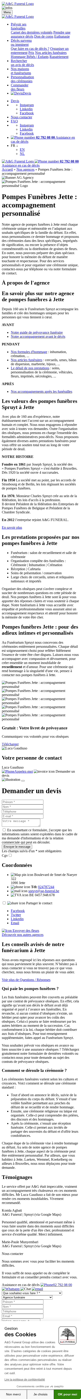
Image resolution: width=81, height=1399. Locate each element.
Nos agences (25, 169)
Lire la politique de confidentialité (24, 1379)
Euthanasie (62, 36)
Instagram (27, 105)
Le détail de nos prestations (30, 368)
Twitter (16, 915)
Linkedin (26, 109)
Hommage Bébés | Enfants (30, 57)
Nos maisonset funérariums (21, 71)
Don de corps (43, 36)
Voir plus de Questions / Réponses (26, 980)
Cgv (5, 855)
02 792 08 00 (62, 1285)
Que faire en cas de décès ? (30, 49)
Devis (27, 93)
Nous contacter (21, 117)
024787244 (46, 887)
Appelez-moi (23, 771)
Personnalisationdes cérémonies (22, 79)
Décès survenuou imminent (21, 42)
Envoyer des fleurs (25, 931)
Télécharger (10, 744)
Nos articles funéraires (51, 53)
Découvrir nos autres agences (22, 935)
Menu (7, 12)
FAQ (14, 121)
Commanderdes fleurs (19, 87)
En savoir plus (12, 527)
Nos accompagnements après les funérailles (41, 391)
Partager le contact (39, 903)
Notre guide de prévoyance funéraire (37, 332)
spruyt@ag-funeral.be (43, 891)
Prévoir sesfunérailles (18, 26)
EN (22, 150)
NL (22, 154)
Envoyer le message (17, 846)
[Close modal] (23, 780)
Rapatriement (59, 57)
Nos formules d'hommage (29, 352)
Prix (31, 53)
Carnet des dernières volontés (31, 32)
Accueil (7, 169)
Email (15, 923)
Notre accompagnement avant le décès (38, 336)
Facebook (27, 113)
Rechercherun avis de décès (22, 63)
